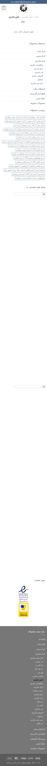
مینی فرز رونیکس (18, 174)
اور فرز (40, 672)
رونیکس (24, 166)
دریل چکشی (18, 158)
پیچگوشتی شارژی (36, 65)
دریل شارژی (38, 69)
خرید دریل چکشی (23, 138)
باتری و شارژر (38, 676)
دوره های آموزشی (37, 739)
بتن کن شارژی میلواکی (24, 129)
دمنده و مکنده (38, 691)
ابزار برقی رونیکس (12, 117)
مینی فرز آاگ (31, 174)
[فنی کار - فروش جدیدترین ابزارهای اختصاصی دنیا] (23, 8)
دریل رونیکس (24, 146)
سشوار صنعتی (14, 166)
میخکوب (40, 79)
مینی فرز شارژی (37, 83)
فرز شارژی (39, 72)
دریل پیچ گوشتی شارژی (20, 154)
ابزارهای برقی (39, 89)
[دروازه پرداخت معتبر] (24, 610)
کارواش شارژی (37, 76)
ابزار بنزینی (40, 56)
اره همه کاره (9, 121)
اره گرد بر (39, 665)
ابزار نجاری (40, 121)
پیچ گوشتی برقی (38, 178)
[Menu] (43, 8)
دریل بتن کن (7, 142)
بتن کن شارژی (39, 129)
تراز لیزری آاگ (30, 133)
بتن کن (16, 125)
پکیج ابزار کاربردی (37, 94)
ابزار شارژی (27, 17)
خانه (36, 17)
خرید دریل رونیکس (37, 138)
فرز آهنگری (29, 170)
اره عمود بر (30, 121)
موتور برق (7, 170)
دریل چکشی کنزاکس (37, 166)
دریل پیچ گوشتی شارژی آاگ (34, 158)
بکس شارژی (38, 680)
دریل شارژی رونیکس (23, 150)
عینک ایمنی (40, 98)
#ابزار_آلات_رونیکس (37, 117)
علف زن (40, 705)
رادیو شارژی (38, 694)
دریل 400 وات (18, 142)
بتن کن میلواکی (9, 129)
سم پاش (40, 702)
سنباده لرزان (39, 170)
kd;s (26, 117)
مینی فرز (41, 174)
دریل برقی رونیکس (37, 146)
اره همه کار (39, 669)
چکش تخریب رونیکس (23, 178)
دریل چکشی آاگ (38, 162)
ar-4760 (42, 639)
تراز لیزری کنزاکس (16, 133)
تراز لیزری (40, 133)
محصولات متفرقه (37, 103)
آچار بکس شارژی (36, 658)
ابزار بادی (41, 51)
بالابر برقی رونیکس (27, 125)
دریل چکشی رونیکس (23, 162)
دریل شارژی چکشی (37, 154)
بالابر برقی (40, 125)
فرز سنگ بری (18, 170)
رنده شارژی (38, 698)
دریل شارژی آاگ (38, 150)
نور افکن (40, 724)
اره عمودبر (39, 662)
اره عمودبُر (20, 121)
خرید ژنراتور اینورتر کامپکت (34, 142)
